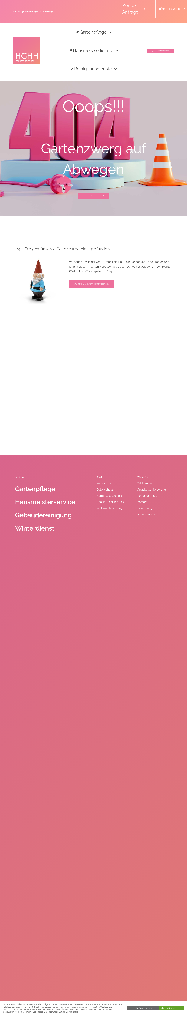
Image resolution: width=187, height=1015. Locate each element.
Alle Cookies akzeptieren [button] (171, 1008)
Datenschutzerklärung (54, 1012)
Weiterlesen (38, 1012)
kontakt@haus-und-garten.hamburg (33, 11)
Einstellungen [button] (67, 1009)
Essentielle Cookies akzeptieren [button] (143, 1008)
